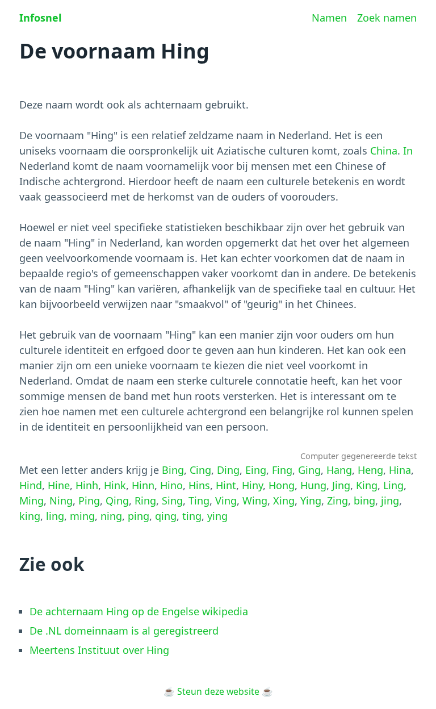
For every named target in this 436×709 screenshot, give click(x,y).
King (367, 485)
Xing (284, 500)
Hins (199, 485)
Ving (226, 500)
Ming (31, 500)
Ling (393, 485)
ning (111, 516)
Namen (329, 17)
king (29, 516)
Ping (89, 500)
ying (217, 516)
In (408, 150)
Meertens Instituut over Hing (99, 650)
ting (192, 516)
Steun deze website (218, 691)
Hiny (252, 485)
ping (138, 516)
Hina (400, 470)
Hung (313, 485)
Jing (341, 485)
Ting (198, 500)
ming (82, 516)
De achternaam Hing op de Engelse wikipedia (139, 611)
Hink (115, 485)
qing (166, 516)
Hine (59, 485)
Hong (282, 485)
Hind (30, 485)
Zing (337, 500)
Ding (228, 470)
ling (55, 516)
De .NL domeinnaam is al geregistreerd (124, 630)
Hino (171, 485)
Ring (145, 500)
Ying (310, 500)
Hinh (87, 485)
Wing (254, 500)
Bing (173, 470)
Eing (255, 470)
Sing (172, 500)
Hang (339, 470)
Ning (61, 500)
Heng (370, 470)
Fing (282, 470)
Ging (309, 470)
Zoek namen (387, 17)
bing (364, 500)
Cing (200, 470)
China (383, 150)
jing (390, 500)
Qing (117, 500)
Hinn (143, 485)
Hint (226, 485)
